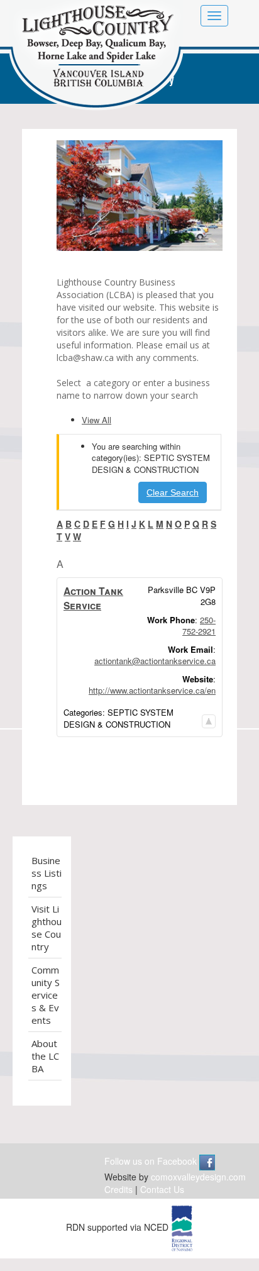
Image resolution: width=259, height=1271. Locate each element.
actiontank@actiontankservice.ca (155, 661)
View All (96, 420)
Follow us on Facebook (151, 1161)
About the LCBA (45, 1056)
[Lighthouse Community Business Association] (96, 58)
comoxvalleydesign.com (198, 1176)
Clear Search (172, 492)
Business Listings (46, 873)
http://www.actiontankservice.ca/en (152, 690)
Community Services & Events (45, 994)
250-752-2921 (199, 626)
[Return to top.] (209, 718)
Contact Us (162, 1189)
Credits (118, 1189)
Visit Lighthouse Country (46, 927)
